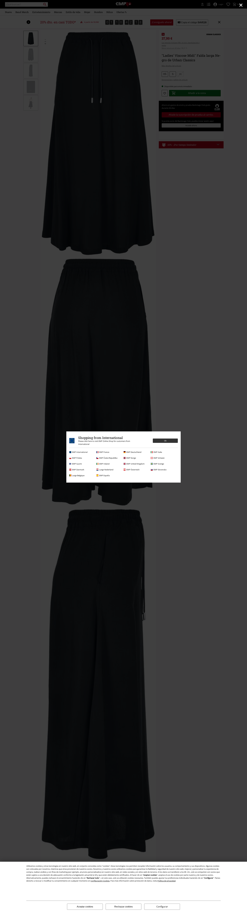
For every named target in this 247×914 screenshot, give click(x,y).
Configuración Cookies (100, 881)
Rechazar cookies (123, 906)
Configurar (162, 906)
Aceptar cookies (85, 906)
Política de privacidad (167, 881)
